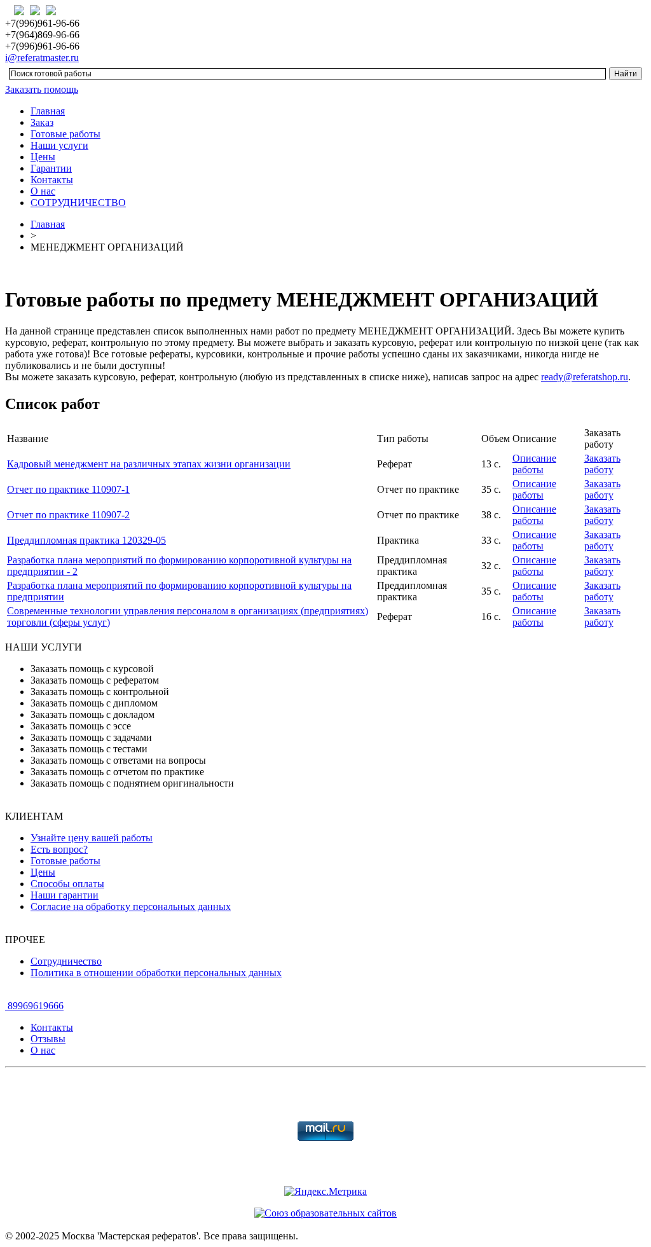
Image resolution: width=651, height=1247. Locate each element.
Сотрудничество (66, 961)
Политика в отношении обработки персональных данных (156, 972)
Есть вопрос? (59, 849)
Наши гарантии (65, 895)
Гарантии (51, 168)
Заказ (42, 122)
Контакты (52, 179)
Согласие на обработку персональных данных (131, 906)
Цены (43, 156)
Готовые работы (65, 133)
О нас (43, 191)
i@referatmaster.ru (42, 57)
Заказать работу (602, 464)
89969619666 (34, 1005)
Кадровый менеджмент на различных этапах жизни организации (149, 463)
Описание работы (534, 464)
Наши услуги (59, 145)
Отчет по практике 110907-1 (68, 489)
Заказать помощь (41, 89)
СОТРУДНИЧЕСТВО (78, 202)
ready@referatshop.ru (584, 376)
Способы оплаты (67, 883)
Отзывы (48, 1038)
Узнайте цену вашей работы (92, 837)
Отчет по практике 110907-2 (68, 514)
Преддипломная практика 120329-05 (86, 540)
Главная (48, 111)
